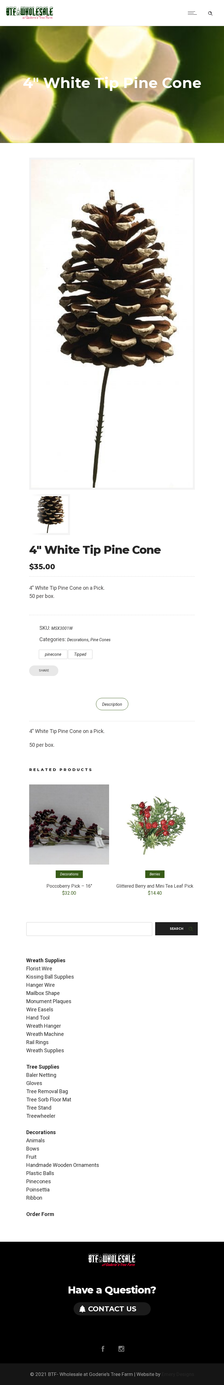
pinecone (53, 654)
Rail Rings (37, 1042)
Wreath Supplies (45, 1050)
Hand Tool (38, 1018)
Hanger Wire (40, 985)
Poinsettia (38, 1189)
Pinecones (38, 1181)
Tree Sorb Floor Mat (48, 1099)
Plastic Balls (40, 1173)
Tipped (80, 654)
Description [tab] (112, 704)
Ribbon (34, 1198)
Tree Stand (38, 1108)
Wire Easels (39, 1009)
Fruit (31, 1157)
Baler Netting (41, 1075)
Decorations (77, 639)
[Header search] (210, 12)
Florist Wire (39, 968)
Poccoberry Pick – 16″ (69, 886)
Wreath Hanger (43, 1026)
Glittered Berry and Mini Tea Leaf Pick (154, 886)
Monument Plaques (48, 1001)
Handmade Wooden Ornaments (62, 1165)
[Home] (30, 18)
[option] (54, 514)
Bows (32, 1149)
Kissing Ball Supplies (50, 977)
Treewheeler (40, 1116)
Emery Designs (178, 1374)
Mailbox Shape (43, 993)
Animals (35, 1140)
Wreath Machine (45, 1034)
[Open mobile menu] (194, 13)
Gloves (34, 1083)
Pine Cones (100, 639)
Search (176, 929)
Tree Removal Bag (47, 1091)
